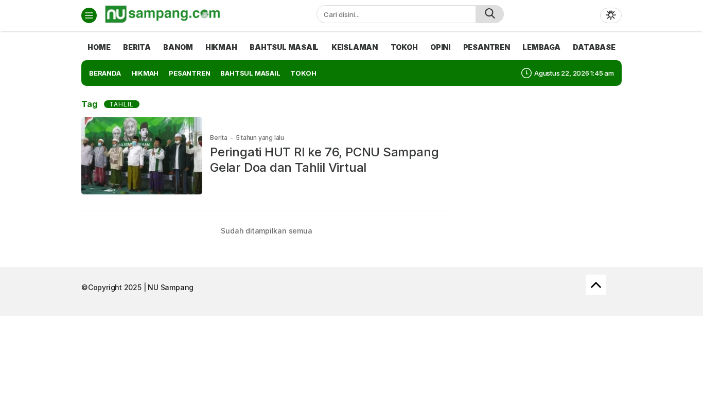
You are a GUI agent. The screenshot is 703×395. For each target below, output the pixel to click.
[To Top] (596, 285)
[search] (490, 14)
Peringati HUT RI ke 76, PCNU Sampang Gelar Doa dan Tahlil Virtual (324, 160)
